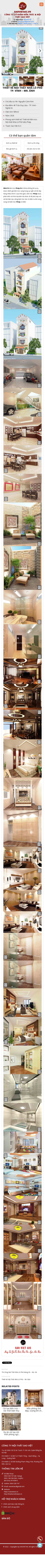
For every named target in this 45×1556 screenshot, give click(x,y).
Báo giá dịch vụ (11, 149)
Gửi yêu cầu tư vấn (33, 149)
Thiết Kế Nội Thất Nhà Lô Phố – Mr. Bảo (16, 1379)
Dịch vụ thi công (33, 143)
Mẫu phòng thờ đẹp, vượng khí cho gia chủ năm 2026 (33, 1410)
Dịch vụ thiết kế (11, 143)
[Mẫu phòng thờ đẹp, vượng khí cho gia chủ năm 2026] (33, 1398)
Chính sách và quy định (11, 1507)
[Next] (39, 50)
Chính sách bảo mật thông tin (13, 1504)
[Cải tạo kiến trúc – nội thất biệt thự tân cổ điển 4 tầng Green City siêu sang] (11, 1398)
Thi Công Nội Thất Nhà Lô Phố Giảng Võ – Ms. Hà (19, 1372)
